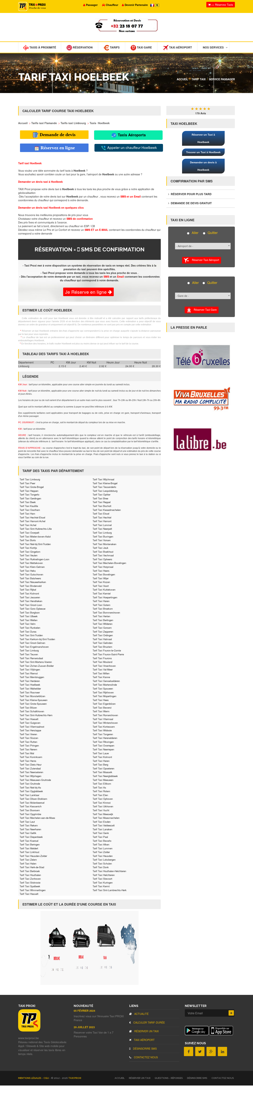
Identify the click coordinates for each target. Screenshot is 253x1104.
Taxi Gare (144, 47)
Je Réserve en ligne (86, 291)
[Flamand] (157, 5)
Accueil (182, 79)
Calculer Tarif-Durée (149, 1022)
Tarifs (114, 47)
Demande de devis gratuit (191, 203)
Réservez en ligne (57, 147)
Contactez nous (145, 1057)
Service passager (222, 79)
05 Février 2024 (84, 1010)
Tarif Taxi (199, 79)
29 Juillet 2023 (84, 1027)
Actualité (141, 1014)
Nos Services (213, 47)
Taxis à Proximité (42, 47)
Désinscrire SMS (144, 1048)
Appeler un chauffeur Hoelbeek (131, 147)
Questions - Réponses (169, 1078)
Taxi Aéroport (180, 47)
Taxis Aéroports (131, 134)
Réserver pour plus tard (191, 194)
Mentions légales (30, 1078)
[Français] (152, 5)
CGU (46, 1078)
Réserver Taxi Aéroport (204, 260)
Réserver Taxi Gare (204, 309)
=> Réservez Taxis (222, 4)
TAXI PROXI (74, 1078)
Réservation (82, 47)
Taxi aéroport (144, 1040)
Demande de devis (57, 134)
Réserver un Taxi (146, 1031)
